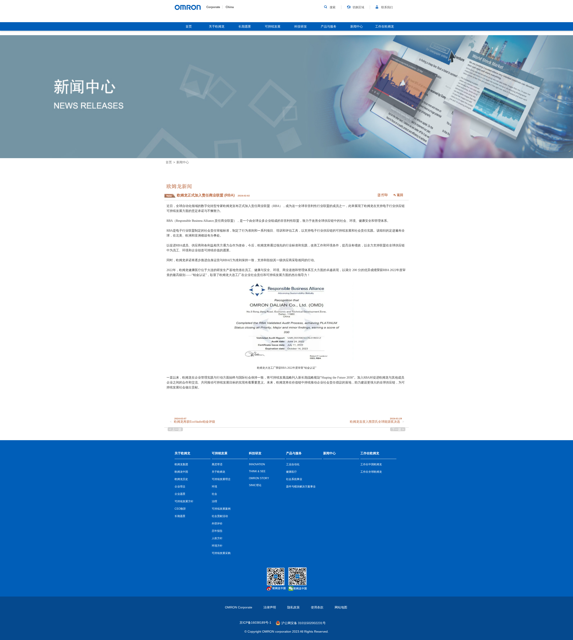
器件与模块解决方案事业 (301, 486)
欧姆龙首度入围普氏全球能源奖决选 (375, 421)
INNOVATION (257, 464)
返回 (400, 195)
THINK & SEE (257, 471)
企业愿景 (180, 494)
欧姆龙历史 (181, 479)
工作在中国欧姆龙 (371, 464)
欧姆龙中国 (181, 471)
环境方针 (217, 545)
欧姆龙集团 (181, 464)
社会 (214, 494)
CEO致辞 (180, 508)
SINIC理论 (255, 485)
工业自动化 (292, 464)
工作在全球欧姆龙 (371, 471)
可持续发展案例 (221, 508)
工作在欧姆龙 (384, 26)
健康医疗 (291, 471)
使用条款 (317, 607)
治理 (214, 501)
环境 (214, 486)
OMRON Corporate (238, 607)
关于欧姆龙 (216, 26)
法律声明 (269, 607)
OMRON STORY (259, 478)
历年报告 (217, 530)
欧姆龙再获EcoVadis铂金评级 (194, 421)
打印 (384, 195)
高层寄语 (217, 464)
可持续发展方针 (184, 501)
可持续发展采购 (221, 553)
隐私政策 (293, 607)
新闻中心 (356, 26)
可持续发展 (272, 26)
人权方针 (217, 538)
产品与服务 (328, 26)
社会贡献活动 (220, 516)
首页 (189, 26)
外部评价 (217, 523)
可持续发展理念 (221, 479)
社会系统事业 (294, 479)
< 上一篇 (175, 429)
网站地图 (341, 607)
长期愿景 (244, 26)
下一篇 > (398, 429)
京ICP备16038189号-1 (255, 622)
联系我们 (387, 7)
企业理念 (180, 486)
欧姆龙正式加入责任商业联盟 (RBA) (206, 195)
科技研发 (300, 26)
